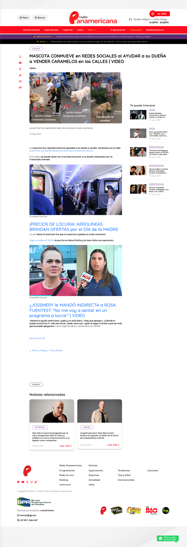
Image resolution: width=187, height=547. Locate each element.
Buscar (41, 17)
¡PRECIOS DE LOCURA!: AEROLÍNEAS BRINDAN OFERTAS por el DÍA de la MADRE (73, 226)
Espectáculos (51, 30)
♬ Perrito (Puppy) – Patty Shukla (45, 350)
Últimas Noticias (31, 30)
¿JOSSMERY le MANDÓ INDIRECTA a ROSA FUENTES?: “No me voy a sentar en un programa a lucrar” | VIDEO (72, 310)
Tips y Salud (124, 475)
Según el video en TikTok (41, 240)
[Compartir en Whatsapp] (20, 57)
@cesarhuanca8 (37, 338)
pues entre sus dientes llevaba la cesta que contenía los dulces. (61, 150)
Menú (25, 17)
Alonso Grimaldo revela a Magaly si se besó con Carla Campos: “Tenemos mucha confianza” (159, 189)
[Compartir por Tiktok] (20, 75)
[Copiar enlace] (20, 87)
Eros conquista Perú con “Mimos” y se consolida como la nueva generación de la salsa (158, 134)
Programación (117, 30)
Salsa (80, 30)
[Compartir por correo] (20, 81)
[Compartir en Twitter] (20, 69)
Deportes (68, 30)
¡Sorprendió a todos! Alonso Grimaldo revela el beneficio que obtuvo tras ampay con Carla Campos (158, 171)
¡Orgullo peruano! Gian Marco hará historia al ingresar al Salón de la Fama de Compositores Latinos (99, 435)
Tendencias (124, 470)
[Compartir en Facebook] (20, 63)
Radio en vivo (66, 475)
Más (90, 30)
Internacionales (126, 480)
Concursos (135, 30)
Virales (36, 49)
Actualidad (94, 480)
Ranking (63, 480)
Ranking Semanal (155, 30)
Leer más (65, 445)
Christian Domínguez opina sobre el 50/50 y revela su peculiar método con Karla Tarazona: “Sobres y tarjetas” (159, 152)
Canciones (152, 470)
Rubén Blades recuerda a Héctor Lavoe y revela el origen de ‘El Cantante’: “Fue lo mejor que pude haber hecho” (157, 115)
